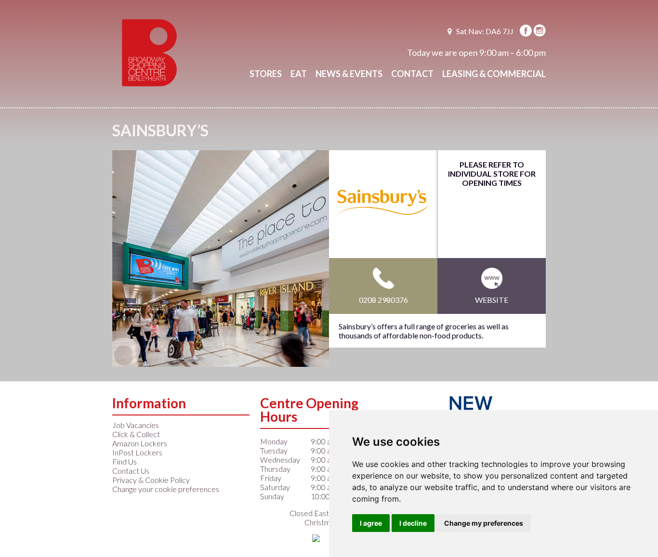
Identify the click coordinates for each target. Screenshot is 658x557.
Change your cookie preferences (165, 488)
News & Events (349, 73)
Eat (298, 73)
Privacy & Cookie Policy (151, 479)
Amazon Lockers (139, 443)
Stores (266, 73)
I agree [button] (371, 523)
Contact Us (130, 470)
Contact (412, 73)
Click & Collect (136, 434)
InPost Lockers (137, 452)
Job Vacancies (135, 424)
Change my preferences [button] (483, 523)
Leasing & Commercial (494, 73)
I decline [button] (413, 523)
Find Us (124, 461)
